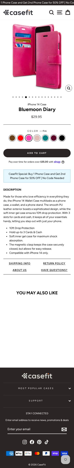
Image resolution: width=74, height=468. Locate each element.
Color (37, 131)
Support (36, 400)
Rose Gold (37, 138)
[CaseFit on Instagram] (24, 442)
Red (20, 138)
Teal (45, 138)
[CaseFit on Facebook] (32, 442)
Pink (28, 138)
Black (62, 138)
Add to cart (16, 351)
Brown (12, 138)
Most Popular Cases (36, 388)
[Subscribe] (64, 429)
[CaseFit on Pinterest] (39, 442)
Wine (53, 138)
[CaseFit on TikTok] (46, 442)
